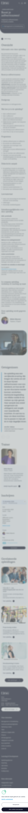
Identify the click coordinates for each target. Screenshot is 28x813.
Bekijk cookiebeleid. (7, 799)
